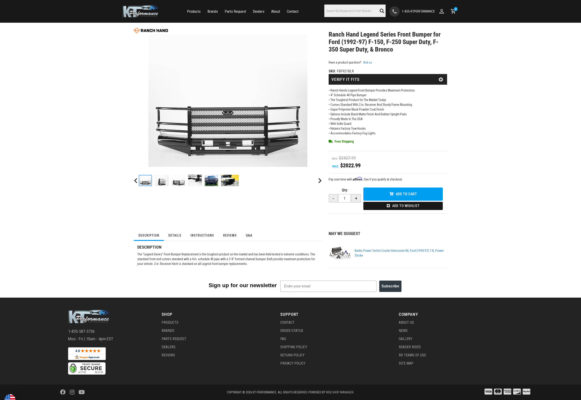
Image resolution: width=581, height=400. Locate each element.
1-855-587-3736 (81, 331)
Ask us (367, 62)
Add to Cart (406, 194)
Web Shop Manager (340, 392)
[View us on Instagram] (72, 392)
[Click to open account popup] (441, 11)
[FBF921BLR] (230, 180)
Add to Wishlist (406, 206)
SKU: (332, 71)
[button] (194, 11)
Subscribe (390, 286)
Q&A (249, 235)
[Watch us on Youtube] (82, 392)
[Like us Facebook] (63, 392)
